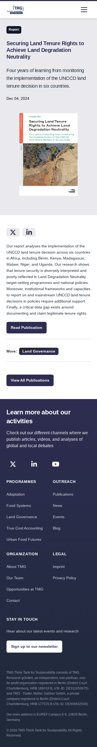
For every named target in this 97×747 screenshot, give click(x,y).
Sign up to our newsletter (34, 646)
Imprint (59, 566)
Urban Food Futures (23, 539)
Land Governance (21, 517)
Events (58, 517)
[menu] (84, 9)
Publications (63, 494)
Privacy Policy (64, 578)
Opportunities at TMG (24, 589)
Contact (13, 600)
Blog (56, 528)
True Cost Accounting (24, 528)
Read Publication (26, 327)
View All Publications (30, 380)
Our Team (14, 578)
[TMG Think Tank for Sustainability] (15, 9)
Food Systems (18, 505)
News (57, 505)
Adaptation (15, 494)
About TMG (16, 566)
